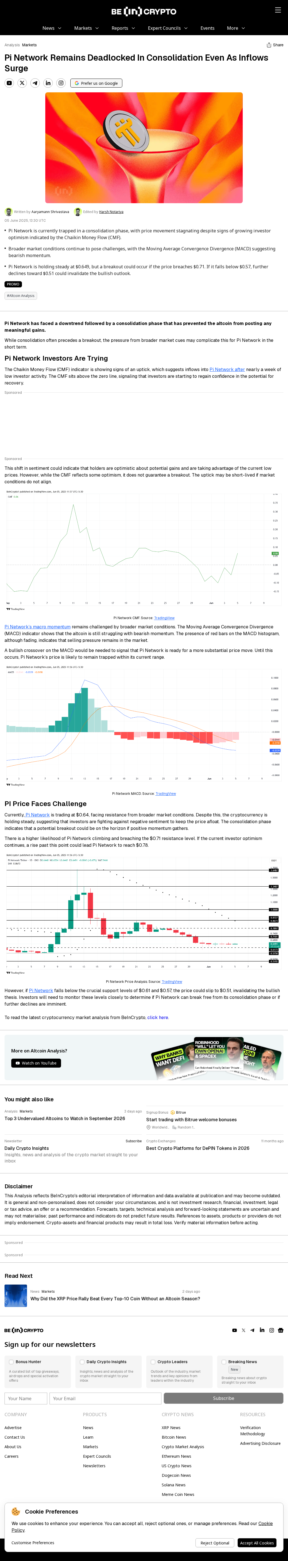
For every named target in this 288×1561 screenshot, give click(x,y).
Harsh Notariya (111, 212)
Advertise (13, 1427)
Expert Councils (97, 1456)
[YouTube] (9, 83)
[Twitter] (22, 83)
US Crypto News (177, 1465)
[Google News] (281, 1330)
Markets (29, 44)
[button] (37, 1372)
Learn (88, 1437)
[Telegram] (35, 83)
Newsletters (94, 1465)
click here (157, 1017)
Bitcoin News (174, 1437)
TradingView (164, 618)
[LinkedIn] (48, 83)
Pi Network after (227, 369)
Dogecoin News (176, 1475)
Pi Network (37, 815)
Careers (11, 1456)
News (88, 1427)
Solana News (174, 1484)
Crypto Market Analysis (183, 1446)
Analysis (12, 44)
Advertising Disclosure (260, 1443)
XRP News (171, 1427)
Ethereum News (176, 1456)
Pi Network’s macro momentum (37, 627)
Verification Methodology (252, 1430)
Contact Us (14, 1437)
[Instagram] (61, 83)
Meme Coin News (178, 1494)
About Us (12, 1446)
